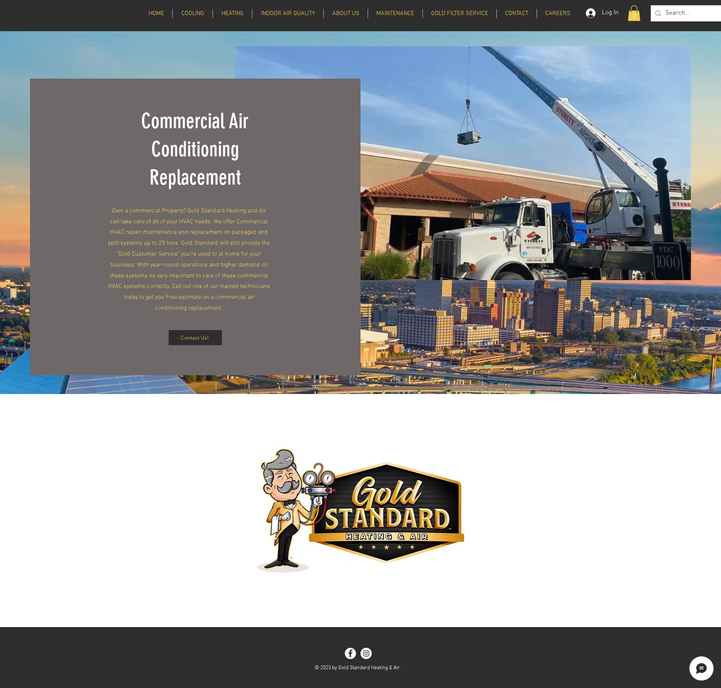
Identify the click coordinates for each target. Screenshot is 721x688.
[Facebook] (350, 653)
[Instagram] (366, 653)
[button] (193, 13)
